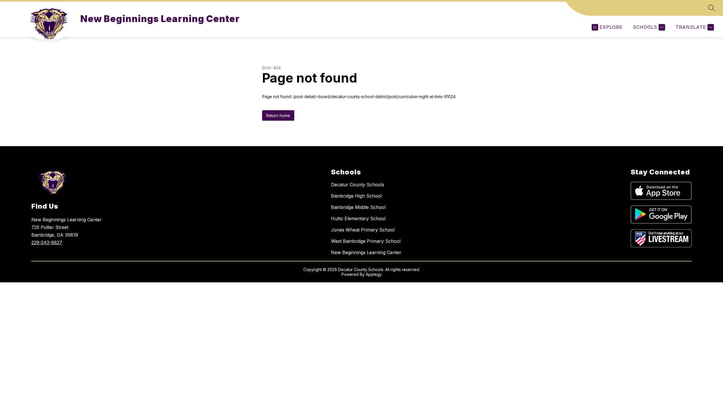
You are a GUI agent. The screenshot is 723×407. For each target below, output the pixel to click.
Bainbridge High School (356, 196)
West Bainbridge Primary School (365, 241)
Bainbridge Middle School (358, 207)
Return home (278, 115)
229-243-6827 (46, 242)
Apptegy (374, 274)
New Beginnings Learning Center (366, 252)
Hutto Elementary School (358, 218)
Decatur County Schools (357, 184)
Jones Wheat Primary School (363, 230)
